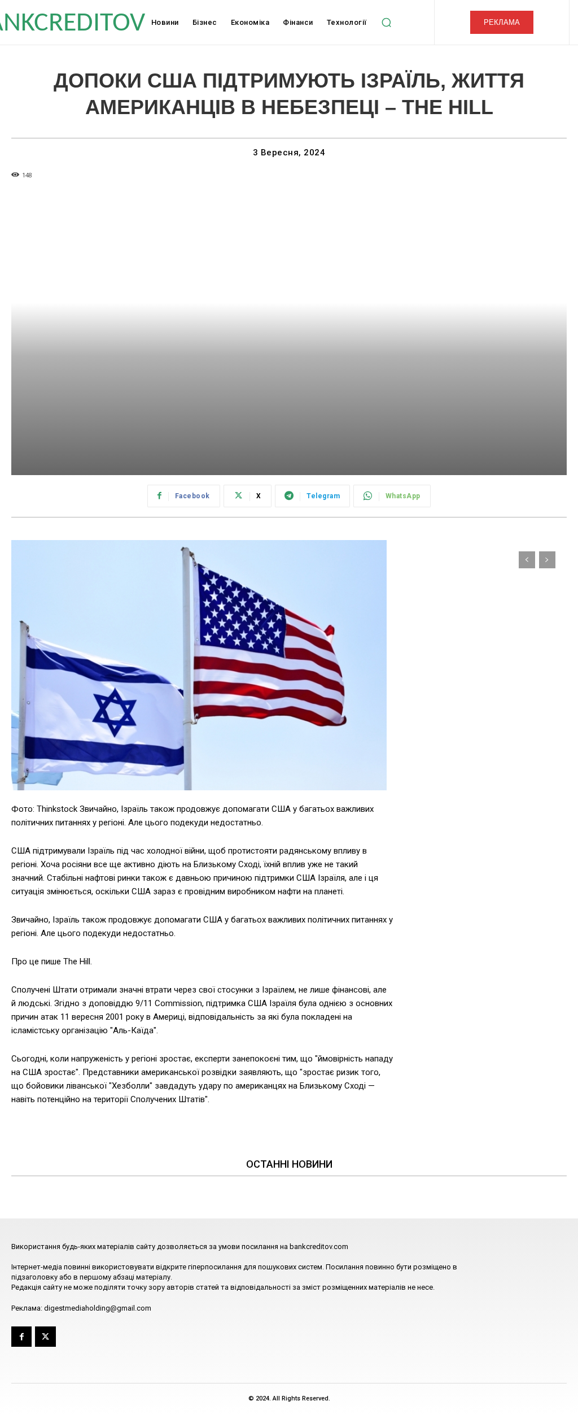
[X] (45, 1336)
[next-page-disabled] (547, 559)
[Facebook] (21, 1336)
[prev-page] (527, 559)
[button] (386, 22)
